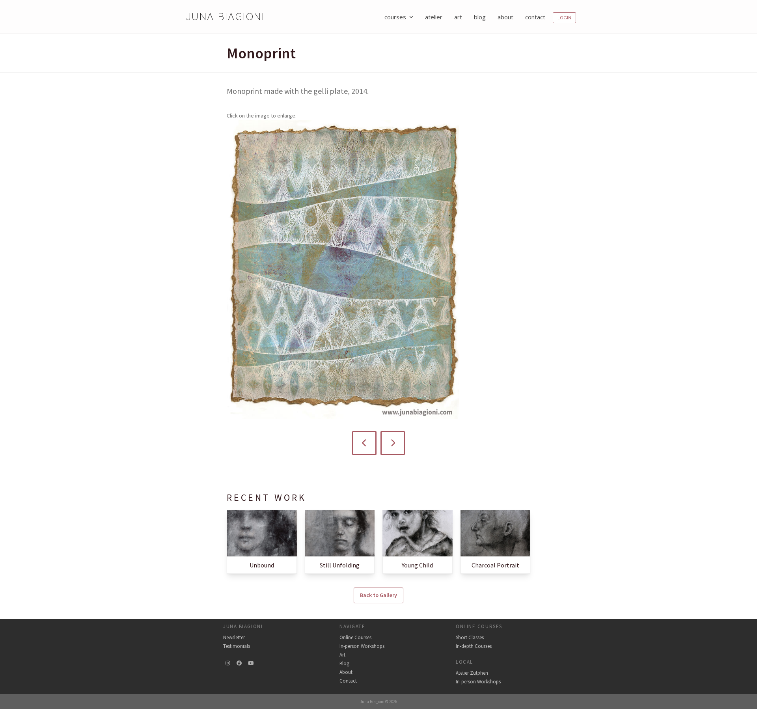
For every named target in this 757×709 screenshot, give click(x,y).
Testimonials (236, 646)
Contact (348, 680)
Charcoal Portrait (495, 565)
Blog (344, 663)
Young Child (417, 565)
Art (342, 654)
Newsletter (234, 637)
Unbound (262, 565)
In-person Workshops (361, 646)
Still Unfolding (340, 565)
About (345, 672)
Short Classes (470, 637)
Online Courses (355, 637)
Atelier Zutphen (472, 673)
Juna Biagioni (225, 16)
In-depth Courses (474, 646)
